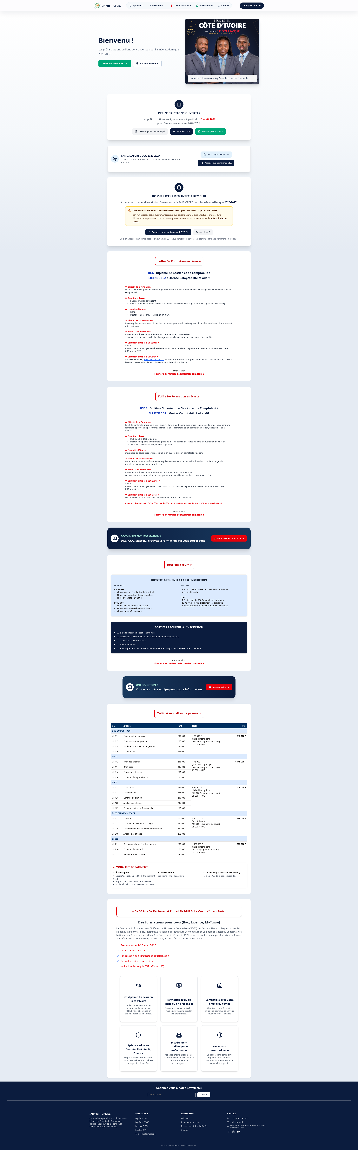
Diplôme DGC (141, 1118)
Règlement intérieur (190, 1122)
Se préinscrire (183, 131)
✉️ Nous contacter (217, 687)
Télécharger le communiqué (152, 131)
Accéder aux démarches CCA (218, 163)
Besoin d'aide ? (203, 232)
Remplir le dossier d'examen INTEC (168, 232)
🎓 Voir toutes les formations (227, 538)
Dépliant (185, 1118)
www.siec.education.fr (154, 359)
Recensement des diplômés (194, 1126)
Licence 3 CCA (141, 1126)
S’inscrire (204, 1094)
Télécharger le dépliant (218, 154)
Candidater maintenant (113, 63)
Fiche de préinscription (212, 131)
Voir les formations (149, 63)
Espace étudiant (253, 5)
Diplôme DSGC (142, 1122)
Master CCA (140, 1130)
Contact (184, 1130)
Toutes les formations (145, 1134)
